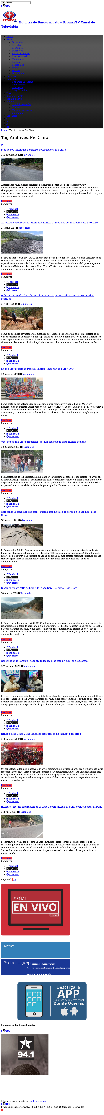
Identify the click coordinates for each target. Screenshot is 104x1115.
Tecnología (18, 73)
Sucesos (16, 70)
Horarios (11, 76)
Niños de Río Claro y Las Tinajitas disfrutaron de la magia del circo (41, 733)
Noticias (11, 39)
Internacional (19, 56)
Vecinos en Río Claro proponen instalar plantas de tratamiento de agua (43, 441)
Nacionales (18, 59)
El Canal (10, 101)
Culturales (17, 42)
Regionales (18, 64)
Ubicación (17, 112)
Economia (17, 47)
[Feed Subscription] (2, 144)
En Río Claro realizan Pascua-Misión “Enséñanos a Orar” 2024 (37, 368)
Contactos (11, 115)
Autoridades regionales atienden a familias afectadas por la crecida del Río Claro (49, 222)
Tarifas (10, 93)
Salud (15, 67)
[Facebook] (1, 5)
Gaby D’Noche (19, 90)
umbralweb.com (38, 1101)
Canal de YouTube (21, 104)
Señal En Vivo (14, 98)
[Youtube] (6, 5)
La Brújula (17, 87)
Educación (17, 50)
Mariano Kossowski (22, 110)
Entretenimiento (21, 53)
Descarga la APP (15, 95)
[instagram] (9, 5)
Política (16, 62)
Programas (12, 78)
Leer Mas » (6, 201)
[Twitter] (4, 5)
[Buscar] (3, 2)
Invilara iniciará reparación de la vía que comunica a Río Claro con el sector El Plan (51, 806)
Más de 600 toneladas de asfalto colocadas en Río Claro (33, 149)
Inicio (9, 36)
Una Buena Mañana (22, 81)
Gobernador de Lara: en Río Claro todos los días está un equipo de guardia (44, 660)
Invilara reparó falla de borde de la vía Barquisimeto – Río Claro (39, 588)
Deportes (16, 45)
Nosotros (16, 107)
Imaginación (19, 84)
